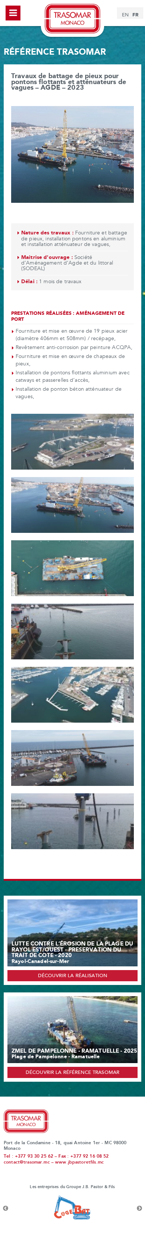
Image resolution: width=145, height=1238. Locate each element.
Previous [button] (5, 1208)
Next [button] (139, 1208)
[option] (72, 1208)
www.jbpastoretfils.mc (79, 1162)
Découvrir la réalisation (72, 976)
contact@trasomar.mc (27, 1162)
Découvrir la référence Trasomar (72, 1072)
